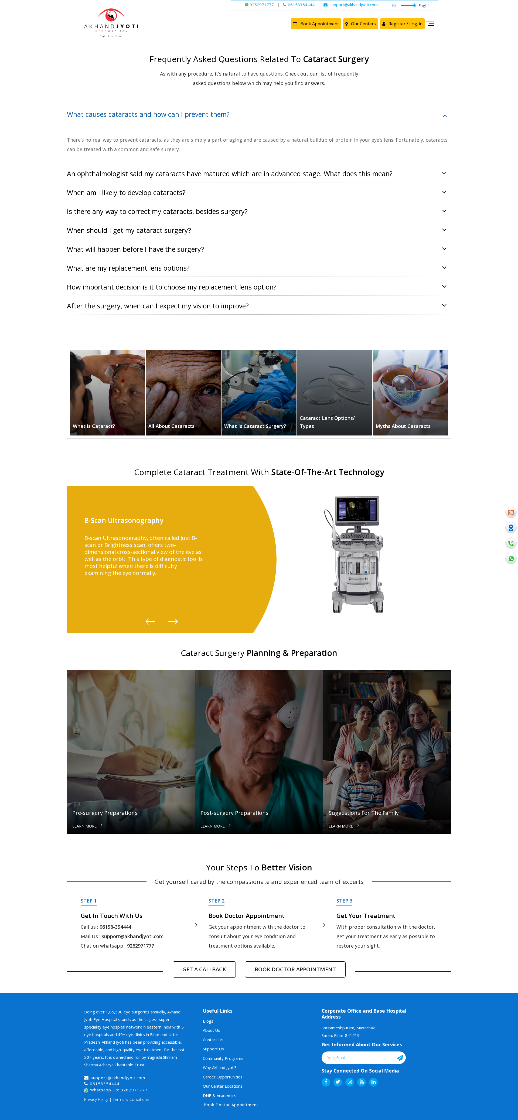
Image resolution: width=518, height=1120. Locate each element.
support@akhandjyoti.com (133, 936)
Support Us (213, 1048)
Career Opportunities (223, 1077)
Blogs (208, 1021)
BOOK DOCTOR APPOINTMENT (295, 969)
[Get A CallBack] (511, 543)
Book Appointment (319, 24)
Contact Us (213, 1039)
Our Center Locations (223, 1086)
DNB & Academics (219, 1095)
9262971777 (140, 945)
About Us (211, 1030)
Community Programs (223, 1058)
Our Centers (363, 24)
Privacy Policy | (98, 1099)
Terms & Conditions (131, 1099)
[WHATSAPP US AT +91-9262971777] (511, 558)
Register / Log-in (404, 24)
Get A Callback (204, 969)
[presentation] (150, 621)
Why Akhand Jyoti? (219, 1067)
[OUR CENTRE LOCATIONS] (511, 527)
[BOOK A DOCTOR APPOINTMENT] (511, 512)
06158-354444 (115, 927)
